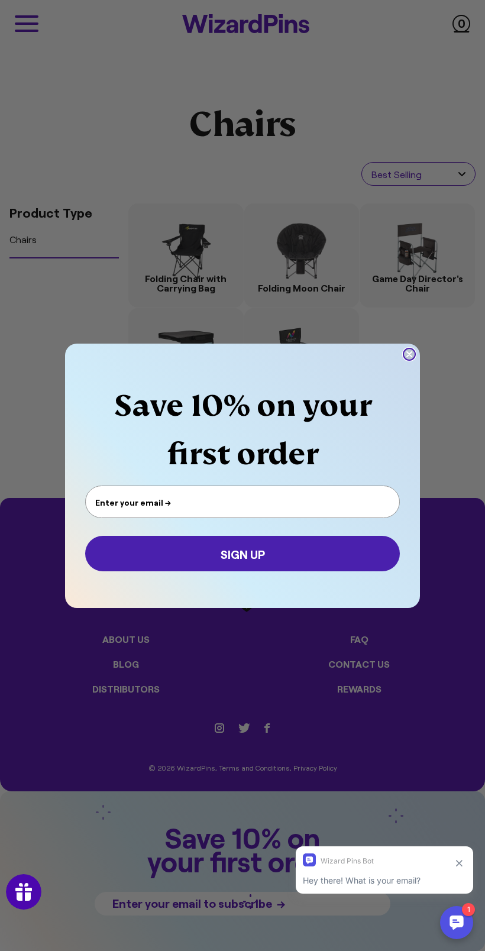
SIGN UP (243, 553)
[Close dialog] (409, 354)
